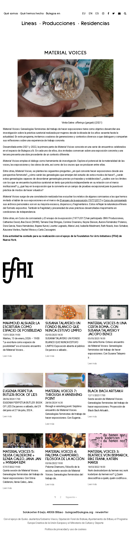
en (90, 13)
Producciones (59, 23)
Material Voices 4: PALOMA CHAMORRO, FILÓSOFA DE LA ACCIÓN (64, 455)
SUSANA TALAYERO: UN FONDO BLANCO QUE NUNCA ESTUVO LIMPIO (63, 327)
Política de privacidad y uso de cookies (65, 529)
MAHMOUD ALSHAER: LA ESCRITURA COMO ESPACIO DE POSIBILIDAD (22, 327)
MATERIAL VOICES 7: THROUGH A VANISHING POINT (63, 395)
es (97, 13)
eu (84, 13)
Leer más (7, 356)
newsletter (101, 512)
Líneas (30, 23)
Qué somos (11, 13)
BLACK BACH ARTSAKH (105, 391)
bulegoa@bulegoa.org (79, 512)
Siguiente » (71, 497)
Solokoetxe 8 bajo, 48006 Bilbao (43, 512)
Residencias (95, 23)
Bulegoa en (53, 13)
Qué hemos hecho (32, 13)
